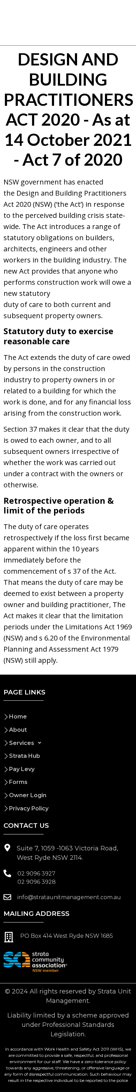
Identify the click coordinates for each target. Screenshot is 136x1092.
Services (21, 743)
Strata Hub (24, 756)
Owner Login (27, 795)
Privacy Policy (28, 808)
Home (18, 716)
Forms (18, 782)
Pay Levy (22, 769)
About (18, 729)
